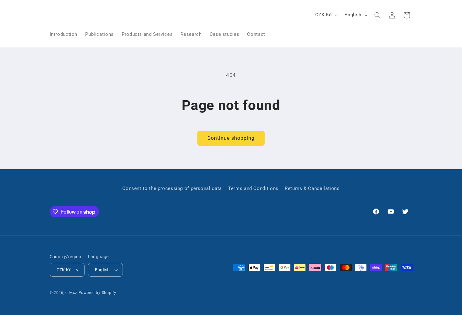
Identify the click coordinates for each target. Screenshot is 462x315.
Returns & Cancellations (312, 188)
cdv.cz (71, 293)
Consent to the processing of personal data (172, 188)
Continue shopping (231, 138)
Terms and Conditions (253, 188)
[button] (377, 15)
